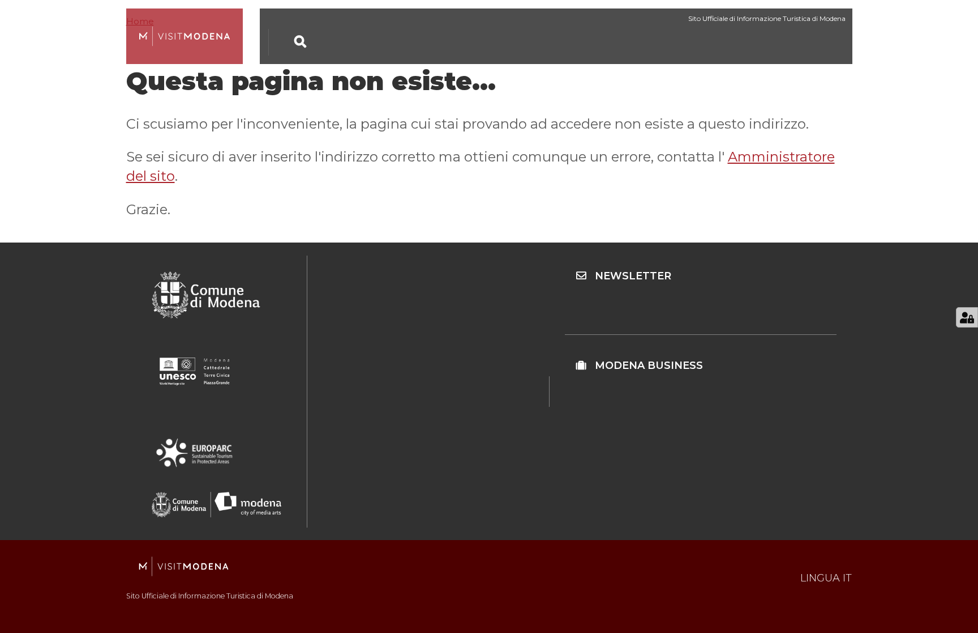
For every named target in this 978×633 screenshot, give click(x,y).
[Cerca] (300, 41)
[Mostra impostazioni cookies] (967, 317)
